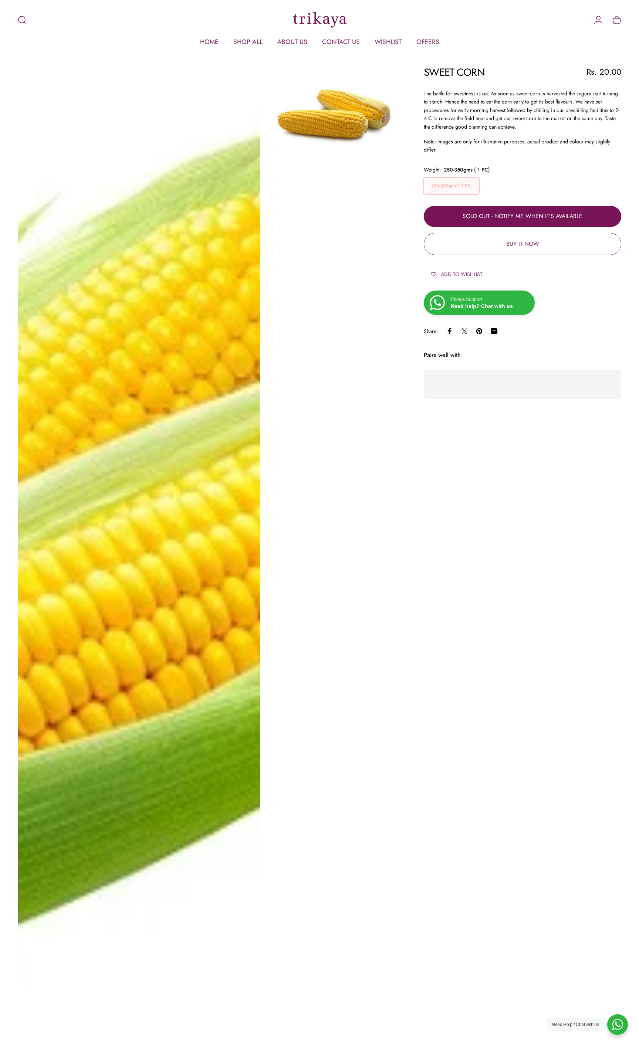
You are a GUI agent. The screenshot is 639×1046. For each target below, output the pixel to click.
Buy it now (522, 244)
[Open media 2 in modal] (334, 105)
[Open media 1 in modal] (139, 550)
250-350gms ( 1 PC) (451, 186)
